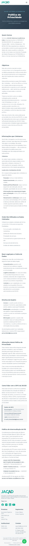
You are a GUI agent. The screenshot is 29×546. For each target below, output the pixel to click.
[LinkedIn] (10, 504)
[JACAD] (5, 2)
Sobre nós (4, 526)
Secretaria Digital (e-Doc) (6, 513)
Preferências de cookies (14, 544)
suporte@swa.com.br (21, 526)
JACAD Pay (4, 519)
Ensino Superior (19, 514)
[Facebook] (2, 504)
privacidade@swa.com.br (9, 333)
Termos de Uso (7, 542)
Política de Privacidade (18, 542)
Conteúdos (4, 528)
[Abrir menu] (26, 2)
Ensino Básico (19, 512)
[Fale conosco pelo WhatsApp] (24, 541)
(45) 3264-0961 (19, 528)
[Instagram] (6, 504)
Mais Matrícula (5, 515)
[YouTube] (13, 504)
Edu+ (2, 517)
